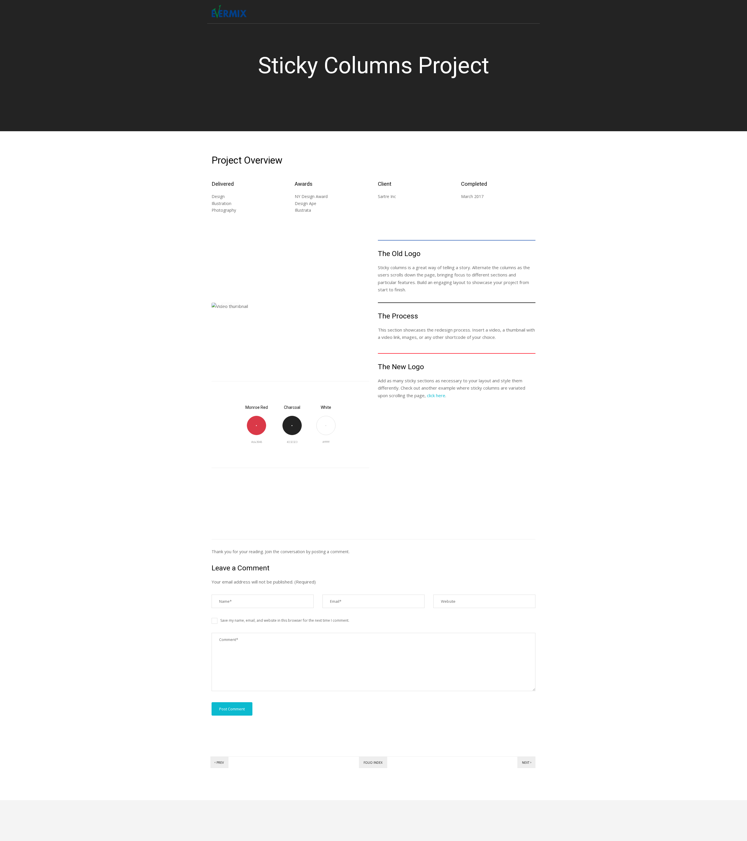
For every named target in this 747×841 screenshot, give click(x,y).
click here (436, 395)
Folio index (373, 763)
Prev (220, 763)
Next (525, 763)
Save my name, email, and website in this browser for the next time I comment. (284, 620)
